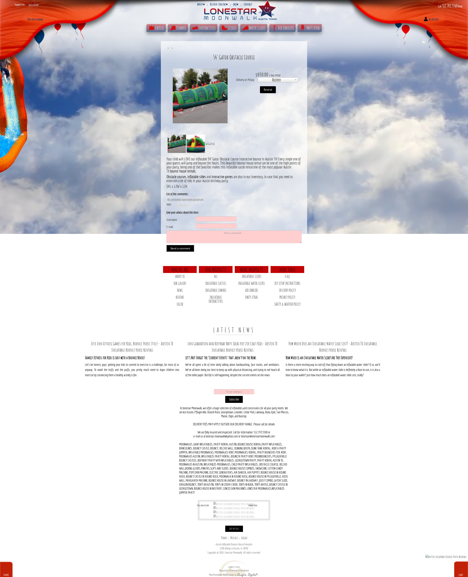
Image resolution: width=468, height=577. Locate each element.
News (180, 290)
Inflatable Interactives (216, 299)
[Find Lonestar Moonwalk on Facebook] (234, 504)
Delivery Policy (287, 290)
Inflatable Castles (215, 283)
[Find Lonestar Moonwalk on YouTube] (234, 516)
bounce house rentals (182, 171)
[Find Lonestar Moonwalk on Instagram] (234, 512)
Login (180, 304)
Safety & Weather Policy (287, 304)
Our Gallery (180, 283)
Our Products (215, 269)
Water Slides (257, 28)
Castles (159, 28)
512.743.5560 (450, 6)
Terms (224, 538)
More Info (287, 269)
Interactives (207, 28)
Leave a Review (33, 4)
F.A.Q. (287, 276)
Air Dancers (286, 28)
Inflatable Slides (251, 276)
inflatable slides (196, 176)
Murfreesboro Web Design (221, 574)
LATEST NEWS (234, 330)
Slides (232, 28)
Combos (181, 28)
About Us (180, 276)
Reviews (180, 297)
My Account (434, 19)
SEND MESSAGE (234, 528)
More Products (251, 269)
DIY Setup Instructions (287, 283)
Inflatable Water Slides (251, 283)
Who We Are (179, 269)
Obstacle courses (176, 176)
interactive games (222, 176)
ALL (216, 276)
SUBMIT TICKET (234, 569)
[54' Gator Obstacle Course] (200, 96)
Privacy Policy (287, 297)
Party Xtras (313, 28)
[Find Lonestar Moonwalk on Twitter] (234, 508)
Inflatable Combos (215, 290)
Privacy (234, 538)
